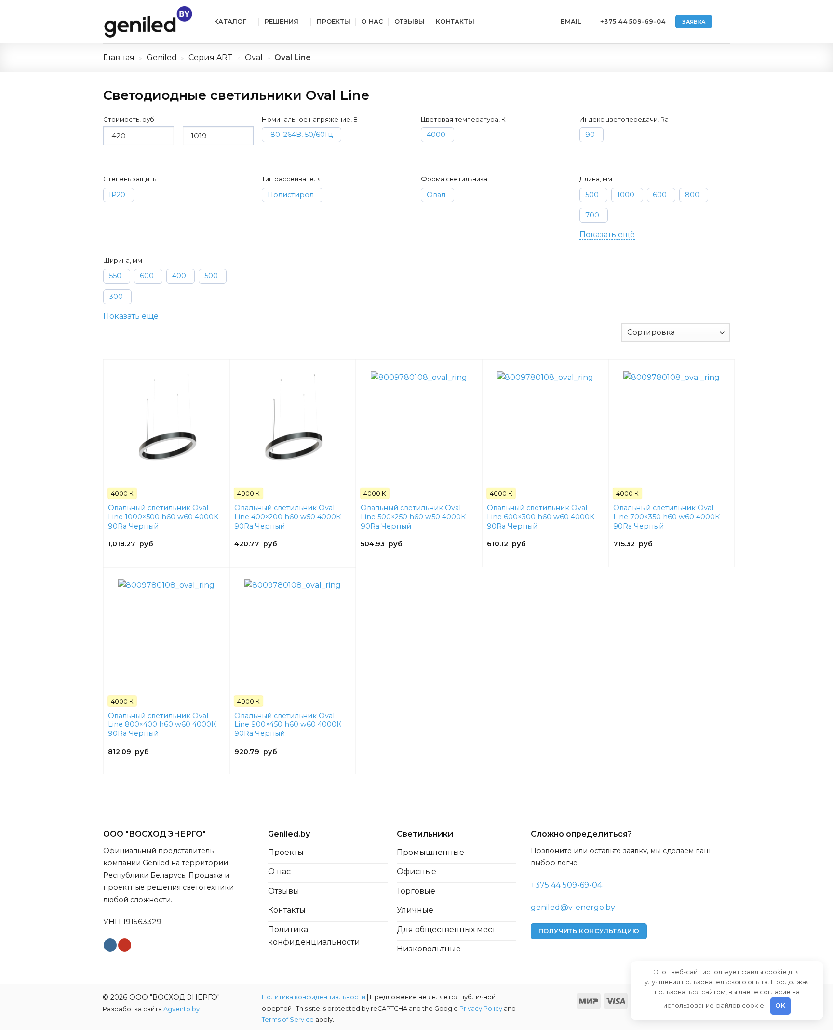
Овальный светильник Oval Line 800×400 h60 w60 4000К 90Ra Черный (162, 724)
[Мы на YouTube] (124, 945)
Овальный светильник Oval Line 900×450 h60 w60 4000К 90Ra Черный (287, 724)
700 (592, 215)
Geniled (162, 57)
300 (116, 296)
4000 (436, 134)
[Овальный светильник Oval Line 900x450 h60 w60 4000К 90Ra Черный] (292, 627)
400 (179, 275)
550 (115, 275)
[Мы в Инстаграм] (110, 945)
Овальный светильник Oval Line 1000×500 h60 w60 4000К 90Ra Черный (163, 516)
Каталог (230, 21)
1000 (625, 194)
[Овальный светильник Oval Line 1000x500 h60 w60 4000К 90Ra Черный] (166, 419)
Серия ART (210, 57)
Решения (282, 21)
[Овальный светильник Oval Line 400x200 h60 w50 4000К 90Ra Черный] (292, 419)
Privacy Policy (480, 1008)
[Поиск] (726, 21)
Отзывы (409, 21)
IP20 (117, 194)
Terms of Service (288, 1019)
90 (590, 134)
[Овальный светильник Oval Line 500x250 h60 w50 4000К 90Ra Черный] (419, 419)
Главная (118, 57)
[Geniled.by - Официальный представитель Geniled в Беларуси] (151, 21)
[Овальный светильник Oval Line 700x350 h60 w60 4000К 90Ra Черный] (671, 419)
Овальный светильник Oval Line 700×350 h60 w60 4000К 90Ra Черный (666, 516)
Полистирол (291, 194)
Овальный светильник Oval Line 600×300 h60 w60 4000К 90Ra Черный (540, 516)
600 (660, 194)
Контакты (455, 21)
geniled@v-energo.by (573, 907)
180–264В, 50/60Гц (300, 134)
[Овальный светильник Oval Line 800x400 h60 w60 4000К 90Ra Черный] (166, 627)
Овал (436, 194)
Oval (254, 57)
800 (692, 194)
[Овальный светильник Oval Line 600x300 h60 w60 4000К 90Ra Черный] (545, 419)
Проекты (333, 21)
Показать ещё (607, 234)
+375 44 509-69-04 (566, 885)
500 (592, 194)
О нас (372, 21)
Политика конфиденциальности (313, 997)
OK (780, 1005)
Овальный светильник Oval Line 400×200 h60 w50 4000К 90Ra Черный (287, 516)
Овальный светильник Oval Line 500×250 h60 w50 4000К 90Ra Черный (413, 516)
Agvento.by (181, 1009)
